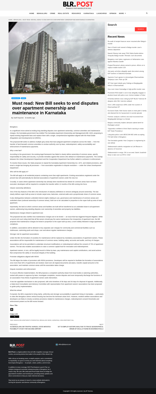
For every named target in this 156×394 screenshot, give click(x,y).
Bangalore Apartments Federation (26, 320)
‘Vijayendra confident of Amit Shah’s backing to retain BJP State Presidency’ (126, 130)
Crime (52, 13)
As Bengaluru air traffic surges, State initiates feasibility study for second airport (30, 327)
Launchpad (102, 13)
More (121, 13)
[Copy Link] (14, 317)
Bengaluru (42, 13)
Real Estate (63, 13)
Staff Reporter (19, 118)
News (23, 98)
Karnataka (89, 13)
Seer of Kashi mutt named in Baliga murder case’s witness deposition (125, 49)
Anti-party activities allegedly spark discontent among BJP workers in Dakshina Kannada (126, 72)
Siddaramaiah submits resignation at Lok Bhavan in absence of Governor (125, 148)
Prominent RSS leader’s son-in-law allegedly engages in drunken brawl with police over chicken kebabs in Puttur (127, 94)
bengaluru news (45, 320)
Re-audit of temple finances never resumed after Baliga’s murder (127, 43)
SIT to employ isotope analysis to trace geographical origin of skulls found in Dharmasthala (80, 327)
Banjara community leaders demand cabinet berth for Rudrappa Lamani (125, 124)
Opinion (112, 13)
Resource (76, 13)
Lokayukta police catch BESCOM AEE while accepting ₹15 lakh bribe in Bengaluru (126, 136)
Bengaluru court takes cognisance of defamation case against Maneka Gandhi (126, 60)
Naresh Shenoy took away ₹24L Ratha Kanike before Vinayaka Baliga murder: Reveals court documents (125, 54)
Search (112, 24)
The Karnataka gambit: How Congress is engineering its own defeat (126, 142)
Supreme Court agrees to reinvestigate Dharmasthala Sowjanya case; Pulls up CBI (126, 78)
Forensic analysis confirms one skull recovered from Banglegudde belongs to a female (125, 118)
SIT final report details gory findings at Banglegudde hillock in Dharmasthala (125, 84)
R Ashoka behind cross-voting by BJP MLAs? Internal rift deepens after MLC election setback (127, 100)
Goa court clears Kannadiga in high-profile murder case (126, 89)
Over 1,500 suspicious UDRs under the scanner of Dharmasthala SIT (125, 106)
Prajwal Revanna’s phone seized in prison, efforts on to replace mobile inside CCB (126, 66)
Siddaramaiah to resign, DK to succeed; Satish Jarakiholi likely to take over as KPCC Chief (127, 154)
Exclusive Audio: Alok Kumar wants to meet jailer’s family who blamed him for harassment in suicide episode (127, 112)
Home (31, 13)
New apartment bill (67, 320)
